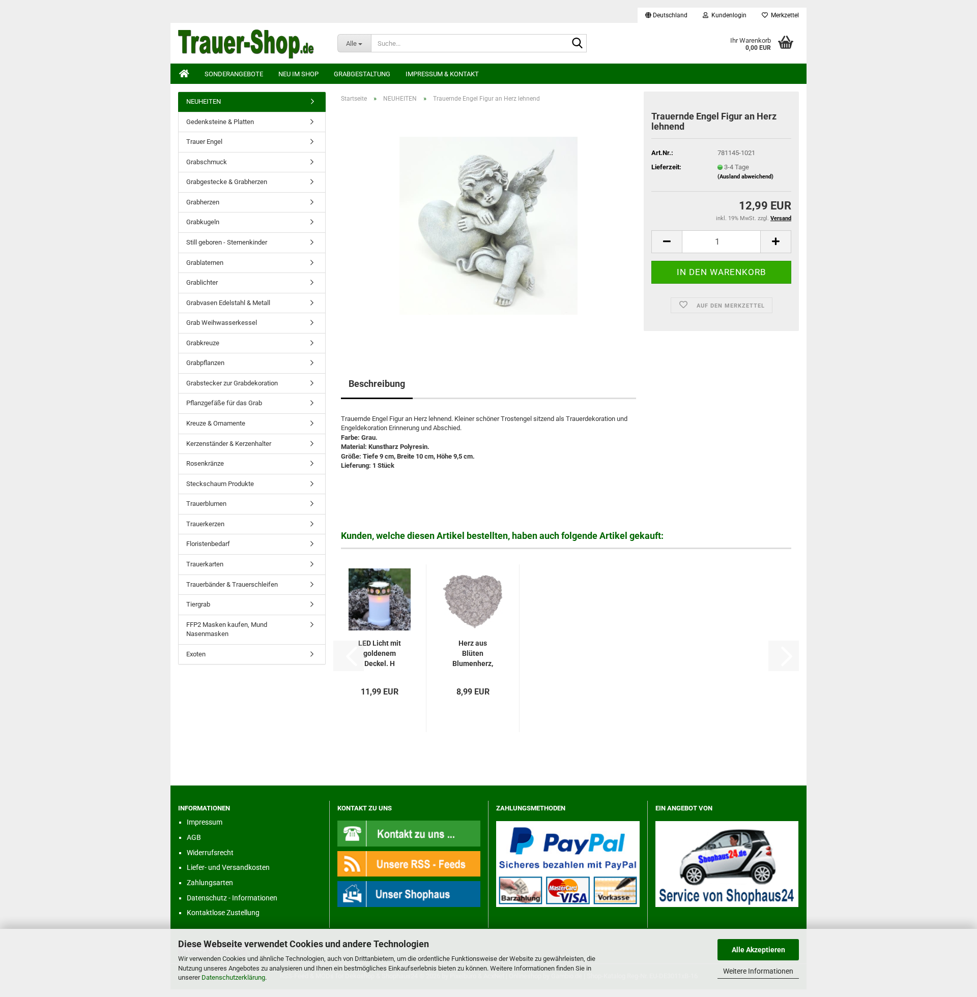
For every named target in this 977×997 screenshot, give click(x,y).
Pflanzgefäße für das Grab (224, 403)
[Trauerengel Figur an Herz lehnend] (488, 225)
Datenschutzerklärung (233, 977)
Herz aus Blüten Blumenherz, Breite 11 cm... (472, 654)
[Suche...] (577, 44)
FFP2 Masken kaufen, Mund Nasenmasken (226, 629)
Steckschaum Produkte (220, 484)
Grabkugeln (202, 222)
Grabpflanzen (205, 363)
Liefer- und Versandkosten (228, 867)
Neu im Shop (298, 74)
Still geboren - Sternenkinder (226, 242)
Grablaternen (204, 262)
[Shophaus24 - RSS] (409, 863)
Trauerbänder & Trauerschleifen (232, 584)
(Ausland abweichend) (745, 176)
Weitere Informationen (758, 971)
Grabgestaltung (362, 74)
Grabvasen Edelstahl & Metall (228, 303)
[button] (666, 15)
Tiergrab (198, 604)
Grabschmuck (206, 162)
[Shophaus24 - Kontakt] (409, 833)
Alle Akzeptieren (758, 950)
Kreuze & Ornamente (215, 423)
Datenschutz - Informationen (232, 898)
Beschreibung (377, 383)
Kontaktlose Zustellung (223, 913)
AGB (194, 837)
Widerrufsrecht (210, 853)
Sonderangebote (234, 74)
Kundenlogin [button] (727, 15)
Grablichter (202, 282)
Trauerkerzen (205, 524)
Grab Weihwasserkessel (221, 322)
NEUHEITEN (203, 101)
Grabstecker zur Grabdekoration (232, 383)
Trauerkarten (204, 564)
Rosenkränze (205, 463)
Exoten (196, 654)
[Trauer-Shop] (250, 43)
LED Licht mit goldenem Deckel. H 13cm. (379, 654)
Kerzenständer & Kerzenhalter (228, 443)
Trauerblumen (206, 503)
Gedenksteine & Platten (220, 122)
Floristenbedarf (208, 544)
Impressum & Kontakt (442, 74)
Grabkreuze (202, 343)
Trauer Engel (204, 141)
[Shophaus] (409, 893)
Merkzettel (783, 15)
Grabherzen (202, 202)
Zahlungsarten (210, 883)
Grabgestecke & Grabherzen (226, 182)
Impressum (204, 822)
